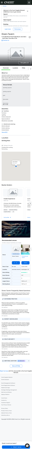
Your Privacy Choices (6, 404)
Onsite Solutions (5, 379)
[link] (13, 193)
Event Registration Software (8, 385)
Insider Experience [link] (9, 199)
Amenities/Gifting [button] (13, 209)
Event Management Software (8, 383)
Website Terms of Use (6, 413)
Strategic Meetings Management (9, 389)
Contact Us (4, 400)
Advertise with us (5, 415)
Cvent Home (4, 398)
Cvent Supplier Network (6, 377)
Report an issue (4, 371)
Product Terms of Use (6, 410)
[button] (16, 166)
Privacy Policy (4, 408)
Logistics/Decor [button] (7, 211)
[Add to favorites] (30, 37)
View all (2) (4, 132)
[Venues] (29, 2)
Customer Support (5, 402)
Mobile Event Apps (5, 387)
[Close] (28, 11)
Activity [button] (5, 209)
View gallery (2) (25, 62)
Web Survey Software (6, 392)
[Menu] (2, 2)
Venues (4, 6)
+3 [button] (13, 211)
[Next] (30, 68)
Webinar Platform (5, 394)
